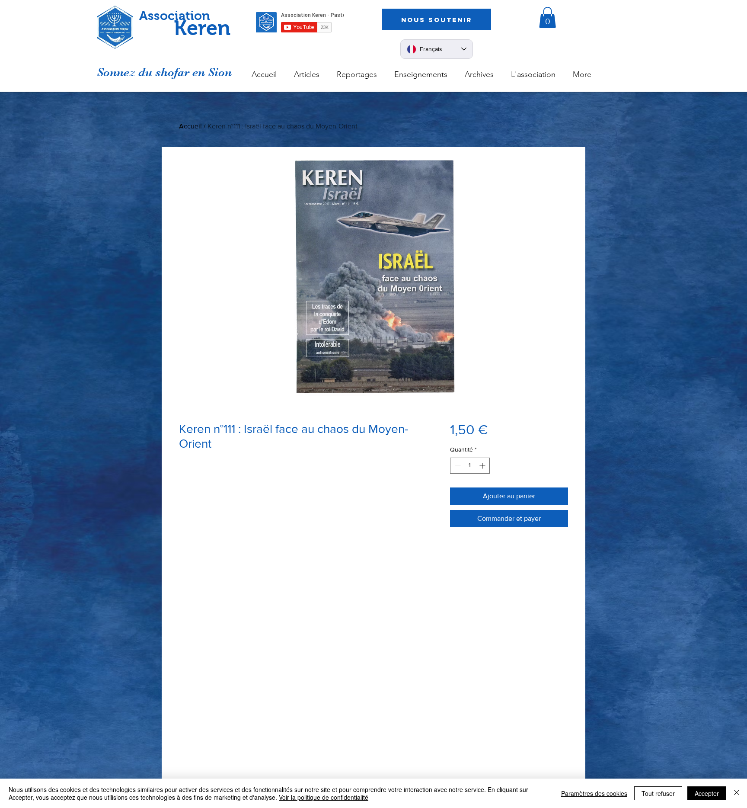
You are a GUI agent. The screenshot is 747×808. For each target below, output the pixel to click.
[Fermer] (736, 793)
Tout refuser (658, 793)
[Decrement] (456, 465)
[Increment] (483, 465)
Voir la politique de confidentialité (323, 797)
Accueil (190, 126)
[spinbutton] (470, 465)
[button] (547, 17)
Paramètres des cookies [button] (594, 793)
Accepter (707, 793)
